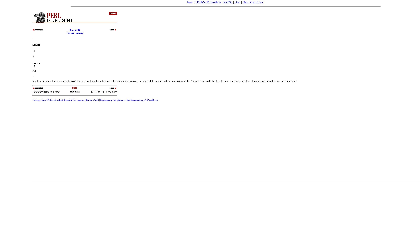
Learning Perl (70, 100)
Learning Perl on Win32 (88, 100)
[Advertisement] (15, 117)
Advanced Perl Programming (130, 100)
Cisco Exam (256, 2)
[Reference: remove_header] (38, 30)
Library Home (40, 100)
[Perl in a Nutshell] (74, 88)
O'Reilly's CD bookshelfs (208, 2)
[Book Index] (75, 92)
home (190, 2)
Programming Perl (108, 100)
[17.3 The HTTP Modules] (111, 30)
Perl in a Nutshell (55, 100)
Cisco (245, 2)
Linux (237, 2)
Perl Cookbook (151, 100)
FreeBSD (228, 2)
